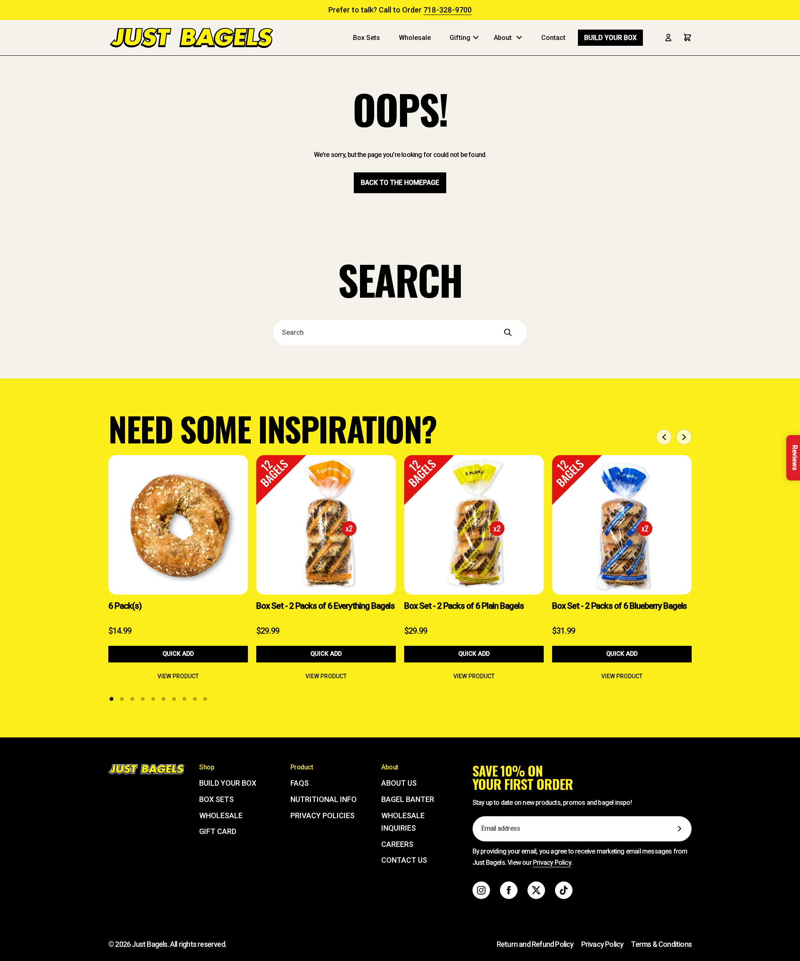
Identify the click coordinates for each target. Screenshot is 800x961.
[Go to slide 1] (111, 699)
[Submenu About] (521, 37)
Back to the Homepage (400, 183)
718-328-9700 (447, 9)
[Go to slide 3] (132, 699)
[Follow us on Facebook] (509, 890)
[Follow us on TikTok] (563, 890)
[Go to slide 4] (143, 699)
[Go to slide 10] (205, 699)
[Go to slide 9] (195, 699)
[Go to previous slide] (664, 437)
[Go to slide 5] (153, 699)
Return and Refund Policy (535, 944)
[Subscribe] (679, 829)
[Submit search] (519, 332)
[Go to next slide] (684, 437)
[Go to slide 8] (184, 699)
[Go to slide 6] (163, 699)
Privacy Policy (552, 862)
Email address (500, 828)
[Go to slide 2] (122, 699)
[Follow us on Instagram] (481, 890)
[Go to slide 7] (174, 699)
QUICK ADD (178, 653)
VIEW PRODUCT (178, 676)
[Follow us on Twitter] (536, 890)
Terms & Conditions (661, 944)
